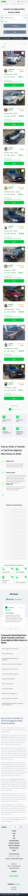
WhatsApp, (10, 856)
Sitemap (17, 894)
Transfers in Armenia (14, 843)
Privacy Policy (13, 889)
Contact (14, 850)
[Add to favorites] (22, 53)
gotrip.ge (14, 871)
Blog (14, 838)
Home (2, 4)
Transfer (6, 4)
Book (14, 85)
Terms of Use (13, 887)
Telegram (18, 856)
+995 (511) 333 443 (14, 854)
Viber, (14, 856)
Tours (14, 833)
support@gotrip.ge (14, 868)
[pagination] (7, 409)
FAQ (14, 835)
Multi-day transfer (14, 847)
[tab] (14, 649)
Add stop (16, 25)
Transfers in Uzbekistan (14, 845)
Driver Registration (14, 840)
